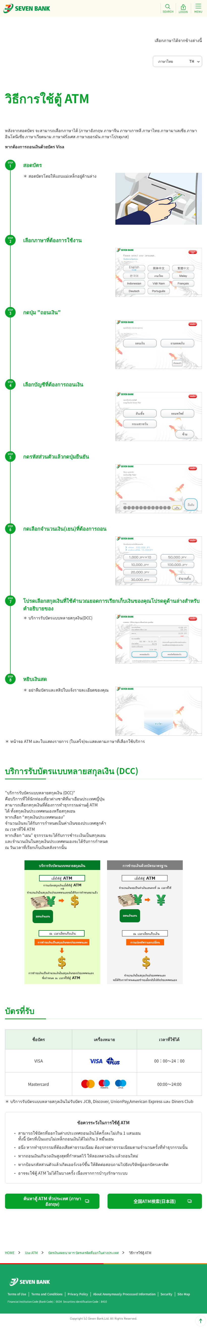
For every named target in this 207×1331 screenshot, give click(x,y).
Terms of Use (17, 1294)
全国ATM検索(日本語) (155, 1201)
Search (168, 8)
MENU (198, 8)
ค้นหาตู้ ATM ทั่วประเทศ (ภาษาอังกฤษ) (52, 1201)
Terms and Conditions (47, 1294)
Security (166, 1294)
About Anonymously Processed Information (124, 1294)
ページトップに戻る (201, 1321)
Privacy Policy (78, 1294)
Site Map (183, 1294)
